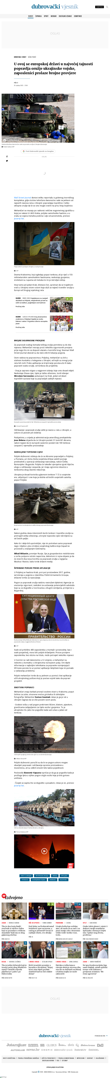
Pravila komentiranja (66, 1058)
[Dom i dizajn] (100, 1045)
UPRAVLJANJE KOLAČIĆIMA (55, 1067)
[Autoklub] (18, 1050)
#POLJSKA (64, 876)
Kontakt (90, 1058)
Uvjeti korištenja (9, 1058)
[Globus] (51, 1045)
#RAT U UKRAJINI (26, 876)
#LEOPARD (63, 880)
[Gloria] (71, 1045)
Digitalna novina (48, 1060)
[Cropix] (47, 1050)
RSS (58, 1060)
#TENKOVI (25, 880)
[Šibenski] (93, 1050)
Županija (38, 16)
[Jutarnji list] (16, 1045)
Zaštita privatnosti (48, 1058)
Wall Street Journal (22, 197)
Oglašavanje (100, 1058)
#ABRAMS (53, 880)
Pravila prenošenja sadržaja (28, 1058)
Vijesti (30, 16)
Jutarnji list (19, 218)
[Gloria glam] (77, 1045)
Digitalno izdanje (65, 16)
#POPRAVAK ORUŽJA (42, 876)
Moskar (54, 16)
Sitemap (65, 1060)
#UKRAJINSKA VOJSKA (38, 880)
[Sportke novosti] (42, 1045)
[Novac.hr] (33, 1050)
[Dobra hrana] (88, 1045)
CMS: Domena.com (73, 1072)
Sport (46, 16)
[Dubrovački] (55, 7)
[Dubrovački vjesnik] (63, 1050)
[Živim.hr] (62, 1045)
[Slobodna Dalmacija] (33, 1045)
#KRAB (55, 876)
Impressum (80, 1058)
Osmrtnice (78, 16)
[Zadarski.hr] (80, 1050)
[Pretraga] (107, 7)
